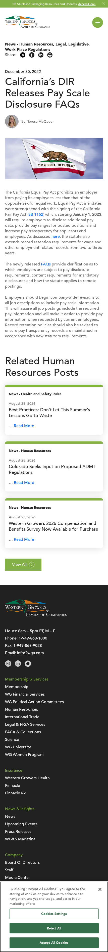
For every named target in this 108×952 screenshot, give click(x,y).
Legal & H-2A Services (25, 724)
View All (19, 564)
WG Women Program (24, 754)
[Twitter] (22, 56)
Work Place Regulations (27, 49)
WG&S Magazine (20, 839)
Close (103, 4)
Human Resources (36, 44)
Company (14, 854)
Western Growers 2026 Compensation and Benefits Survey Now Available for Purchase (53, 526)
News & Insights (19, 808)
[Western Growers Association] (27, 28)
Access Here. (87, 4)
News (10, 44)
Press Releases (18, 831)
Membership (16, 686)
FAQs (46, 264)
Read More (24, 425)
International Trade (22, 716)
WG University (18, 747)
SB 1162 (35, 214)
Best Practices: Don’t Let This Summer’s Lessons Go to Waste (49, 412)
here (55, 236)
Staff (9, 870)
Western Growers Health (27, 778)
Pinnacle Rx (15, 793)
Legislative (78, 44)
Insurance (13, 770)
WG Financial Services (25, 694)
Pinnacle (12, 785)
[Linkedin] (40, 56)
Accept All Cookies (54, 942)
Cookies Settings (54, 914)
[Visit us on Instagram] (8, 665)
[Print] (49, 56)
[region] (54, 916)
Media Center (17, 877)
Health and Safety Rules (41, 394)
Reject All (54, 928)
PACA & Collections (23, 732)
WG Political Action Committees (34, 701)
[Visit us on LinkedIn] (18, 665)
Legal (61, 44)
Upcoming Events (21, 824)
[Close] (99, 889)
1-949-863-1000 (33, 638)
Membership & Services (26, 679)
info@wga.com (30, 652)
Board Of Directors (22, 862)
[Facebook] (31, 56)
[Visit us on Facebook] (28, 665)
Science (12, 739)
